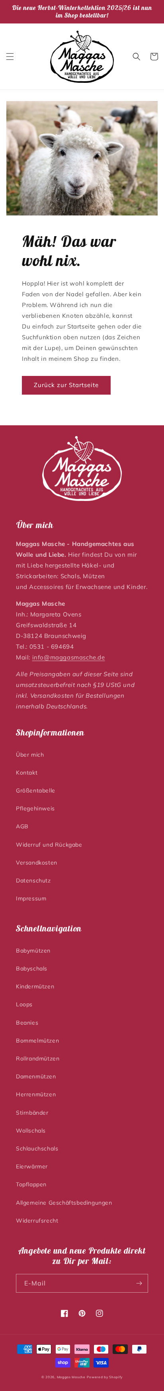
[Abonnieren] (139, 1283)
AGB (22, 826)
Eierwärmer (32, 1166)
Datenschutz (33, 880)
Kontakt (26, 772)
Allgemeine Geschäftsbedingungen (64, 1202)
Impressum (31, 898)
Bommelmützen (37, 1040)
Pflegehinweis (35, 808)
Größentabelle (35, 790)
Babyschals (31, 968)
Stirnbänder (32, 1112)
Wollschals (31, 1130)
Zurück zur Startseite (66, 385)
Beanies (27, 1022)
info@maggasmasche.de (68, 657)
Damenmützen (36, 1076)
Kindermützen (35, 986)
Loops (24, 1004)
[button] (10, 56)
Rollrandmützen (37, 1058)
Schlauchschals (37, 1148)
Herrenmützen (36, 1094)
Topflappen (31, 1184)
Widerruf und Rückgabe (49, 844)
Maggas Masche (71, 1377)
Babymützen (33, 950)
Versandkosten (36, 862)
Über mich (30, 754)
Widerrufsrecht (37, 1220)
